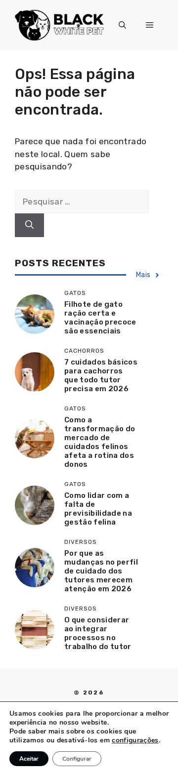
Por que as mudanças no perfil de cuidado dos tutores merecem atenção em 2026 (101, 571)
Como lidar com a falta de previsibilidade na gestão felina (98, 509)
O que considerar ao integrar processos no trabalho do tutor (98, 633)
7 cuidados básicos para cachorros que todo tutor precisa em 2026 (100, 375)
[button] (122, 25)
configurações (135, 740)
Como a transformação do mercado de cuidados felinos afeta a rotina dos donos (99, 442)
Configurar (76, 759)
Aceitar (29, 759)
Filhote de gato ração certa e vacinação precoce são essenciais (100, 317)
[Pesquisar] (29, 225)
